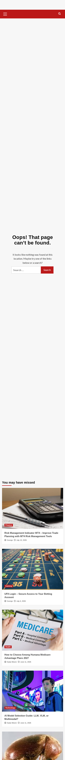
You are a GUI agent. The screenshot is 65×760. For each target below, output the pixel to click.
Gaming (8, 586)
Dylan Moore (12, 662)
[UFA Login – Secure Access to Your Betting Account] (32, 569)
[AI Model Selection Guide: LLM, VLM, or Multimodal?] (32, 691)
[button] (5, 14)
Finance (8, 525)
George (10, 540)
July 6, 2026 (21, 601)
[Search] (60, 14)
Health (8, 647)
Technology (10, 708)
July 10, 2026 (21, 540)
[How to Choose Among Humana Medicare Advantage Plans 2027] (32, 630)
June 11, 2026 (25, 662)
